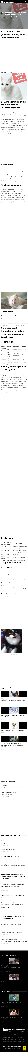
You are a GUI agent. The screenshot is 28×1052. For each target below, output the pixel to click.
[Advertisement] (14, 56)
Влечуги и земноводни (12, 593)
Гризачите (4, 785)
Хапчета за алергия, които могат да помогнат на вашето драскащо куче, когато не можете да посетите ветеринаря (12, 905)
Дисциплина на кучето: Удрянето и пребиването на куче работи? (11, 1003)
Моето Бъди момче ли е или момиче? (12, 932)
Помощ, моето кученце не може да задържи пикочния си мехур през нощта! (13, 864)
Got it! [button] (24, 1048)
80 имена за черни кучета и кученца (12, 924)
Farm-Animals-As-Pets (7, 1039)
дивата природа (6, 796)
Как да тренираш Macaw (8, 849)
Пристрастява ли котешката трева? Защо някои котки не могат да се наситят (13, 886)
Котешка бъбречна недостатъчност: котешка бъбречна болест (12, 716)
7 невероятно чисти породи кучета (12, 982)
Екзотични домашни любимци (9, 792)
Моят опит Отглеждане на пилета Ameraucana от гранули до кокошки (13, 876)
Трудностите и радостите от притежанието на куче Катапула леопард (14, 940)
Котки (5, 638)
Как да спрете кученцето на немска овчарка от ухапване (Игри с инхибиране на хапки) (13, 700)
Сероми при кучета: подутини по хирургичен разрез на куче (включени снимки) (12, 745)
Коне (3, 787)
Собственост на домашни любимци (11, 798)
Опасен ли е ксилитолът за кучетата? (13, 895)
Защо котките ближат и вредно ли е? (12, 730)
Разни (8, 596)
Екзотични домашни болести (10, 856)
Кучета (5, 1037)
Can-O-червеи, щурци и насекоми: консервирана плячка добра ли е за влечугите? (11, 967)
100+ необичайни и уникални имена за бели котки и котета (14, 1033)
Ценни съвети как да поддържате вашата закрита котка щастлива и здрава (12, 643)
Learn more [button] (4, 1049)
